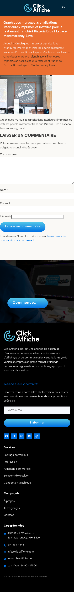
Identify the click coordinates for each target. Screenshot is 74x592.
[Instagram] (21, 436)
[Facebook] (6, 436)
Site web (5, 217)
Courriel (6, 203)
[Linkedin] (14, 436)
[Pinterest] (37, 436)
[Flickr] (29, 436)
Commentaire (9, 154)
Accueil (7, 44)
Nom (4, 190)
